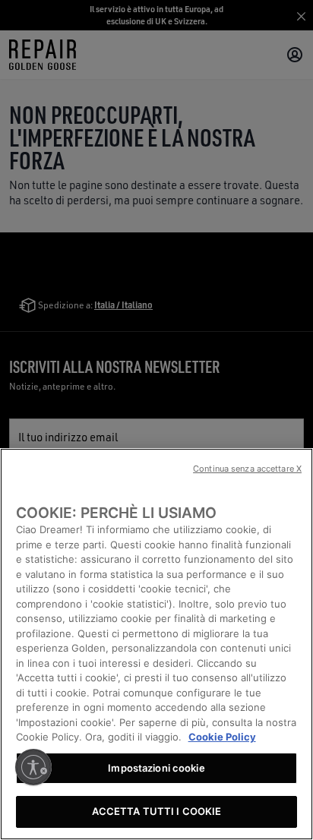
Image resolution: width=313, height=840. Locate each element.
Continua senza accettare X (247, 468)
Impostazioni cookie (156, 768)
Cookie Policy (222, 737)
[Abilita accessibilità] (33, 767)
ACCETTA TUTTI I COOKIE (157, 811)
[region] (156, 644)
